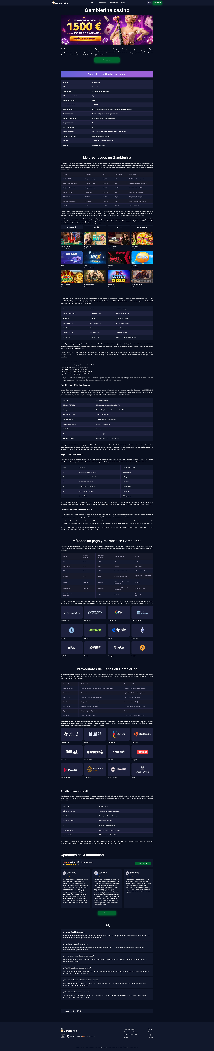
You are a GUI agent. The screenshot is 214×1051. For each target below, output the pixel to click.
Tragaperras (141, 227)
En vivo (94, 227)
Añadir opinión (143, 863)
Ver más (107, 913)
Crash (117, 227)
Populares (70, 227)
